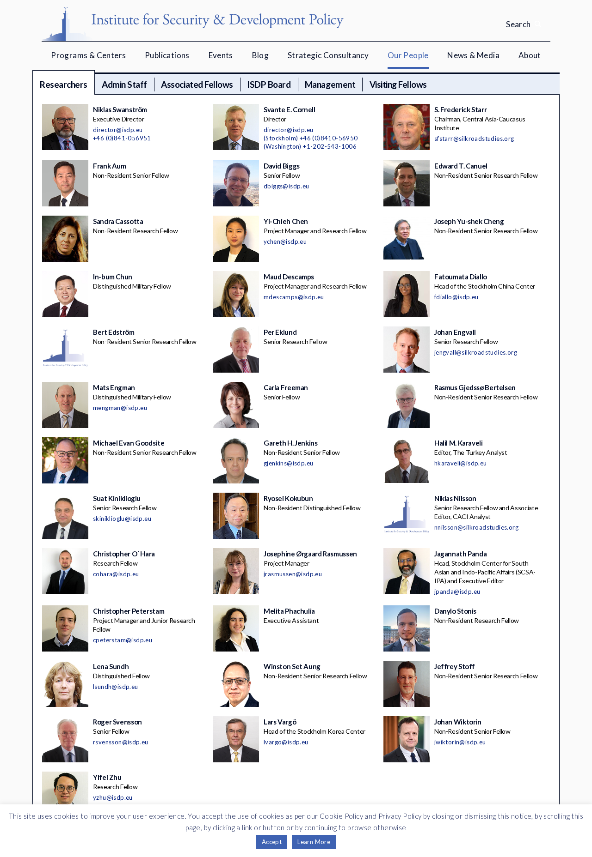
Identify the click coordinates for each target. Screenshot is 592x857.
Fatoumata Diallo (460, 276)
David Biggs (282, 166)
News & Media (473, 55)
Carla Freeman (286, 387)
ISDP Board (268, 84)
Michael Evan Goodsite (128, 443)
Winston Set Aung (292, 666)
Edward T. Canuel (460, 166)
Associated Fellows (197, 84)
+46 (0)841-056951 (122, 138)
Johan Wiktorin (457, 722)
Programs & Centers (88, 55)
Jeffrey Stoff (454, 666)
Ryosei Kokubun (288, 498)
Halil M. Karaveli (458, 443)
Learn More (313, 841)
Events (221, 55)
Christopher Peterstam (128, 611)
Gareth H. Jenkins (291, 443)
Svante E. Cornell (289, 109)
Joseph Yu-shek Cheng (469, 221)
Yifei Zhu (107, 777)
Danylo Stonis (455, 611)
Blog (260, 55)
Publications (167, 55)
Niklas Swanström (120, 109)
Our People (408, 55)
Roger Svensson (117, 722)
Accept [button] (272, 841)
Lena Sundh (111, 666)
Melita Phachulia (289, 611)
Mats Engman (114, 387)
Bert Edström (114, 332)
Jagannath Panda (460, 553)
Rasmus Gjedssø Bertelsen (475, 387)
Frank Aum (109, 166)
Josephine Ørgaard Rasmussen (310, 553)
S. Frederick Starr (460, 109)
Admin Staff (124, 84)
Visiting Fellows (398, 84)
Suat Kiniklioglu (117, 498)
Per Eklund (280, 332)
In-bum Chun (112, 276)
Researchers (63, 84)
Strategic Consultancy (328, 55)
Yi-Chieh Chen (286, 221)
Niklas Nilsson (455, 498)
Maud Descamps (289, 276)
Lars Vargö (280, 722)
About (529, 55)
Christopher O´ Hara (124, 553)
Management (330, 84)
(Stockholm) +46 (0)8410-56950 (311, 138)
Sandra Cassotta (118, 221)
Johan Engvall (455, 332)
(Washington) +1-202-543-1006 (310, 146)
